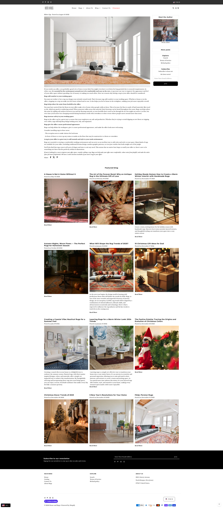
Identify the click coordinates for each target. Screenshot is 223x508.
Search (165, 58)
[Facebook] (42, 2)
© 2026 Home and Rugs (52, 505)
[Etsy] (50, 2)
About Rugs (48, 483)
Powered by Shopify (68, 505)
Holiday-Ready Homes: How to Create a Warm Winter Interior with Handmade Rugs (156, 175)
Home (46, 477)
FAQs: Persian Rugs (144, 395)
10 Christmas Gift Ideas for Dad (149, 244)
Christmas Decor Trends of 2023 (59, 395)
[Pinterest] (45, 2)
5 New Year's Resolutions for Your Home (108, 395)
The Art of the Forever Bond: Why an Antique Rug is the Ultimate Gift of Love (111, 175)
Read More (48, 225)
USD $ (178, 2)
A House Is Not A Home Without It (60, 174)
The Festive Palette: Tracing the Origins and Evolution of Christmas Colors (155, 320)
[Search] (173, 8)
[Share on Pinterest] (57, 157)
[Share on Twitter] (54, 157)
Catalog (46, 479)
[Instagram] (48, 2)
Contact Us (47, 481)
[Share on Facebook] (50, 157)
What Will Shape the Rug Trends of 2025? (109, 244)
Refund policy (165, 63)
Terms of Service (165, 60)
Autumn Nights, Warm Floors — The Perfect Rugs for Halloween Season (64, 245)
